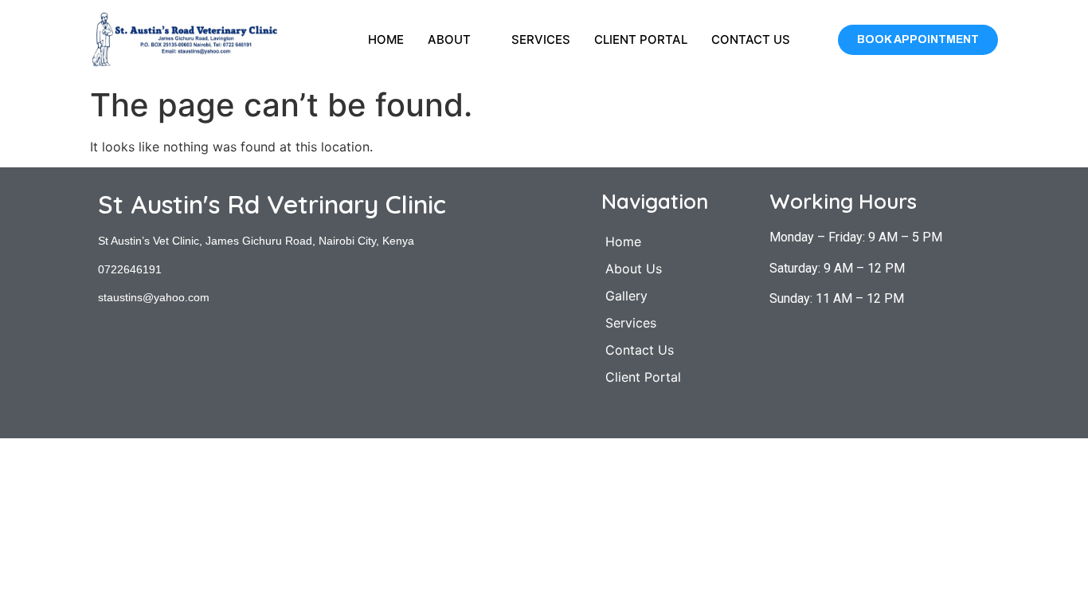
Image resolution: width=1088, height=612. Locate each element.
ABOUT (449, 39)
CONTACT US (750, 39)
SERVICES (540, 39)
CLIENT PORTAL (640, 39)
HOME (386, 39)
